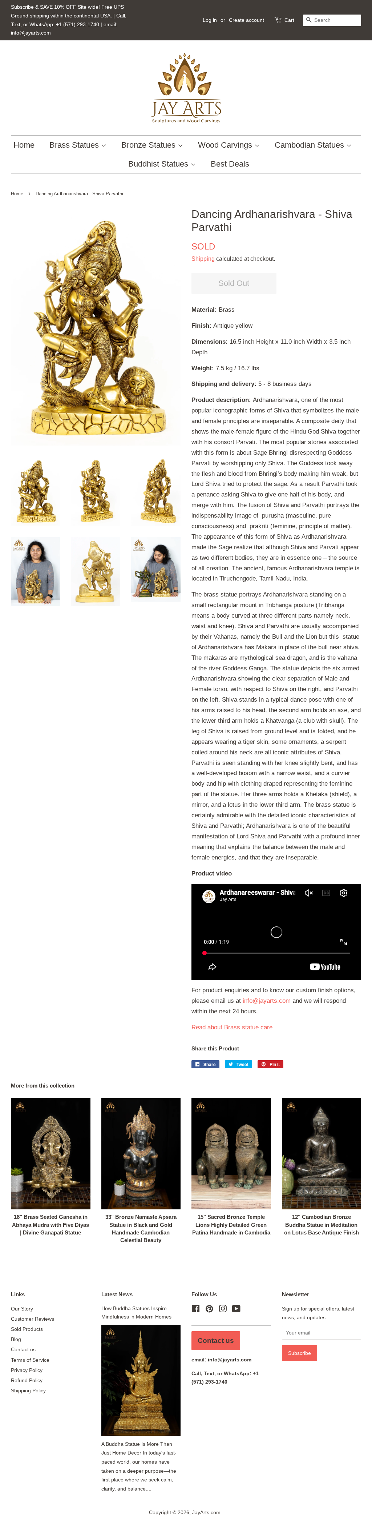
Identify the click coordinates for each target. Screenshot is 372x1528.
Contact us (23, 1349)
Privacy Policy (27, 1370)
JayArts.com (207, 1512)
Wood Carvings (226, 144)
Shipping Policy (28, 1390)
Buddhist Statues (159, 163)
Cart (289, 20)
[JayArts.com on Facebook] (195, 1310)
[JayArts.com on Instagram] (223, 1310)
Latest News (117, 1294)
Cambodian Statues (310, 144)
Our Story (22, 1309)
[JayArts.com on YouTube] (236, 1310)
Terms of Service (30, 1360)
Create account (246, 20)
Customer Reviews (32, 1319)
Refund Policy (27, 1380)
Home (24, 144)
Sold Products (27, 1329)
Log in (210, 20)
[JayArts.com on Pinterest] (209, 1310)
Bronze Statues (149, 144)
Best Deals (230, 163)
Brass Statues (75, 144)
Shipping (203, 259)
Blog (16, 1339)
